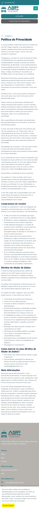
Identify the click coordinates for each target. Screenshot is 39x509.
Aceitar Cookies (8, 505)
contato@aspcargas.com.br (14, 482)
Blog (2, 458)
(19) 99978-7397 (9, 2)
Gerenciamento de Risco (9, 470)
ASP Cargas (15, 52)
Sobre (3, 454)
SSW (2, 474)
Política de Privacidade (17, 501)
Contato (4, 461)
